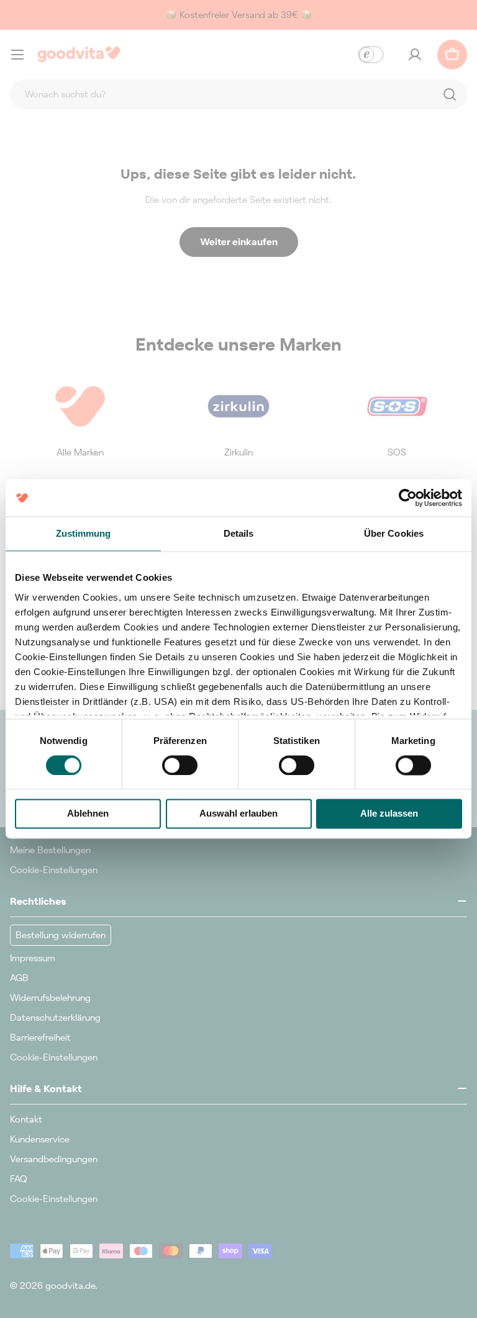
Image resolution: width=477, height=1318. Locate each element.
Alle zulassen (389, 814)
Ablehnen (88, 814)
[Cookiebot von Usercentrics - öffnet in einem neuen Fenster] (407, 497)
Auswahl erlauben (238, 814)
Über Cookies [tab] (394, 533)
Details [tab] (239, 533)
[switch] (180, 765)
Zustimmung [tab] (83, 533)
